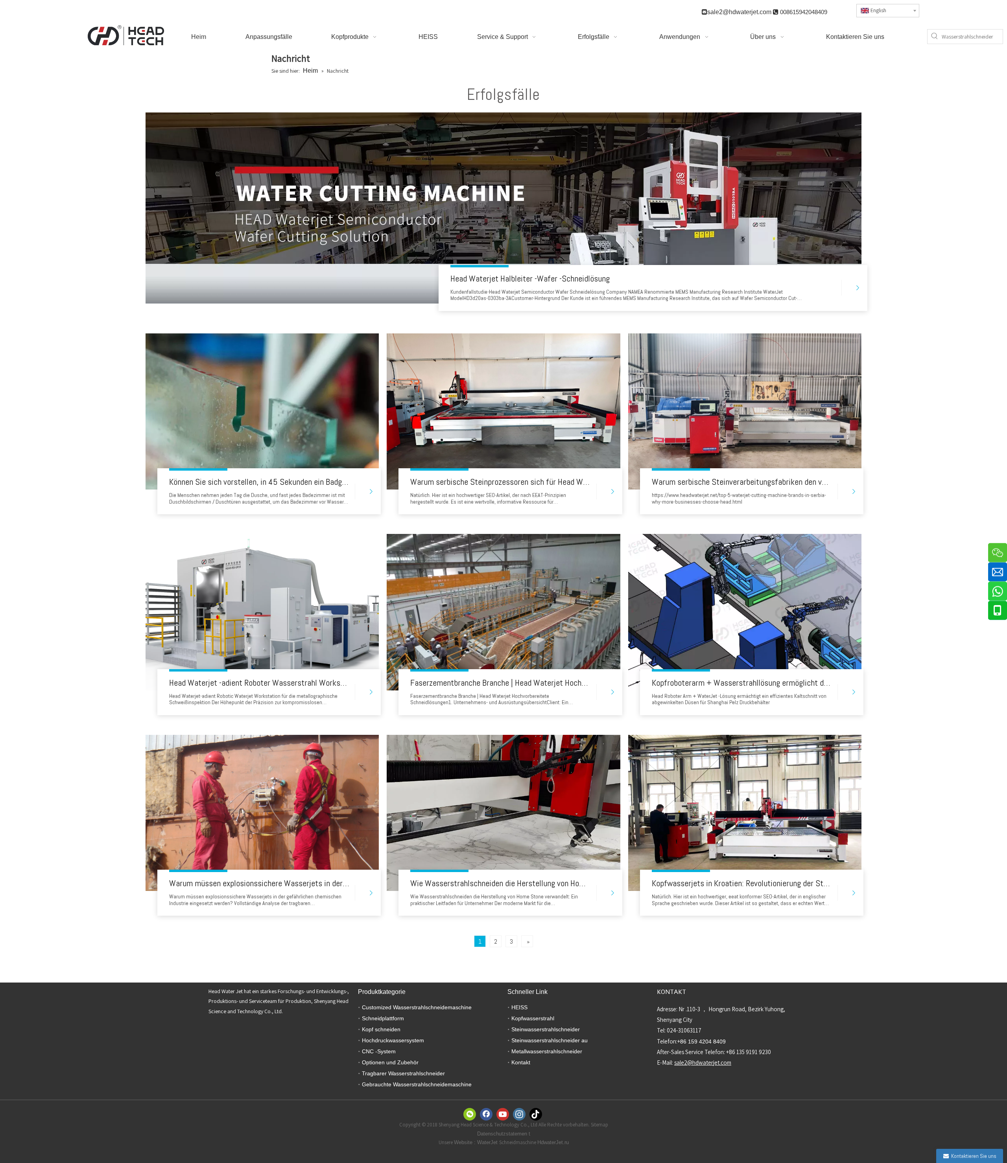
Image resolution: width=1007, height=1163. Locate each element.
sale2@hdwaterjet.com (739, 12)
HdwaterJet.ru (553, 1142)
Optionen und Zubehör (390, 1062)
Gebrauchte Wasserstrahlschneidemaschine (417, 1084)
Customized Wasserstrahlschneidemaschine (417, 1007)
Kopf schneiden (381, 1029)
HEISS (519, 1007)
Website (464, 1142)
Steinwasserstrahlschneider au (549, 1040)
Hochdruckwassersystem (393, 1040)
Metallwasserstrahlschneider (546, 1051)
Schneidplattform (383, 1018)
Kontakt (520, 1062)
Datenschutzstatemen (503, 1134)
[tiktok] (535, 1114)
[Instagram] (519, 1114)
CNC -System (379, 1051)
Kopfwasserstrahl (532, 1018)
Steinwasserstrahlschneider (545, 1029)
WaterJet (488, 1142)
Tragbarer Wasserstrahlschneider (403, 1073)
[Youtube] (502, 1114)
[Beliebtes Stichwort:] (935, 36)
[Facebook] (486, 1114)
